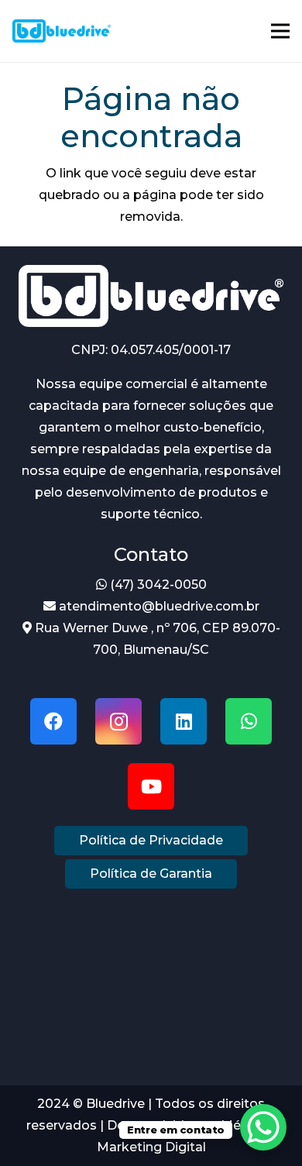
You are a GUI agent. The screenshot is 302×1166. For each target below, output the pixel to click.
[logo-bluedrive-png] (61, 31)
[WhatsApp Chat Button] (263, 1127)
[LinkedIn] (183, 721)
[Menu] (280, 31)
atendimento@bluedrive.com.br (157, 606)
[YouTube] (151, 786)
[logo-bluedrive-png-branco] (151, 296)
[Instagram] (118, 721)
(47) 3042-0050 (157, 584)
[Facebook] (53, 721)
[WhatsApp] (248, 721)
